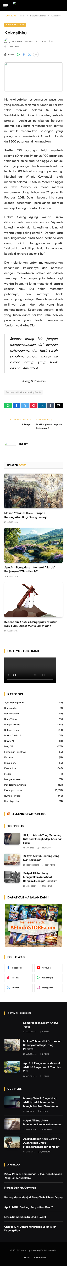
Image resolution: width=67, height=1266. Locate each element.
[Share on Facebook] (23, 54)
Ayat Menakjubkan (14, 702)
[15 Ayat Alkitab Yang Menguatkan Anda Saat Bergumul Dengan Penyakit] (12, 877)
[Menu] (5, 5)
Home (27, 1257)
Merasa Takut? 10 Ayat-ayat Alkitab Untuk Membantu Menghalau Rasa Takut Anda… (41, 1102)
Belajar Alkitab (12, 724)
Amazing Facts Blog (29, 814)
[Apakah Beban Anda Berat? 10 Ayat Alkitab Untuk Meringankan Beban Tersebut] (12, 1142)
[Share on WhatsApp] (18, 54)
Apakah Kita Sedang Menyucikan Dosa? (28, 1207)
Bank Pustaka (11, 713)
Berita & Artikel (12, 735)
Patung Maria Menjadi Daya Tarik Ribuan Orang (33, 1197)
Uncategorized (12, 801)
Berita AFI (9, 740)
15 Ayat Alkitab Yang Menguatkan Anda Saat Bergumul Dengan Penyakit (40, 877)
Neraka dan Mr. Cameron (20, 1187)
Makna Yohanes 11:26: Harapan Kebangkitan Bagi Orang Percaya (42, 1045)
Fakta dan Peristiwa (15, 751)
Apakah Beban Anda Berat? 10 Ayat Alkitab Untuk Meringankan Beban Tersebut (41, 1142)
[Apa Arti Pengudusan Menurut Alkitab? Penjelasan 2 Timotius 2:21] (33, 545)
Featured (9, 757)
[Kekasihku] (33, 76)
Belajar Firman (12, 729)
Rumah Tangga (12, 795)
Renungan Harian (15, 25)
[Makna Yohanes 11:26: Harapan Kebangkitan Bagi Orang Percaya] (33, 491)
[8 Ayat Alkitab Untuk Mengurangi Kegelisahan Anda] (12, 1124)
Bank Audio (10, 708)
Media (7, 773)
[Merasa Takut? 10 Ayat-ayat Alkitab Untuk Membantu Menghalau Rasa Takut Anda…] (12, 1102)
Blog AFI (8, 746)
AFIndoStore (40, 1257)
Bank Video (10, 719)
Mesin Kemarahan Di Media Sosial (25, 1217)
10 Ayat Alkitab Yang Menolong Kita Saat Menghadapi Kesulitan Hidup (42, 839)
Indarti (18, 41)
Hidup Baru (10, 762)
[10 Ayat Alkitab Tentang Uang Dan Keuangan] (12, 859)
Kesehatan (10, 768)
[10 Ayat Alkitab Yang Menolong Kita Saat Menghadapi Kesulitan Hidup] (12, 839)
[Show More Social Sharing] (36, 54)
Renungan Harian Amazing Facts (23, 392)
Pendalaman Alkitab (15, 784)
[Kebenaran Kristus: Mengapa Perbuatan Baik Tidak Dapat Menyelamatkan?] (33, 599)
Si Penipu (26, 424)
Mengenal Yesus (12, 779)
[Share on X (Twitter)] (29, 54)
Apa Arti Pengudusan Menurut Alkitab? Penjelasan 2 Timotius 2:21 (42, 1067)
